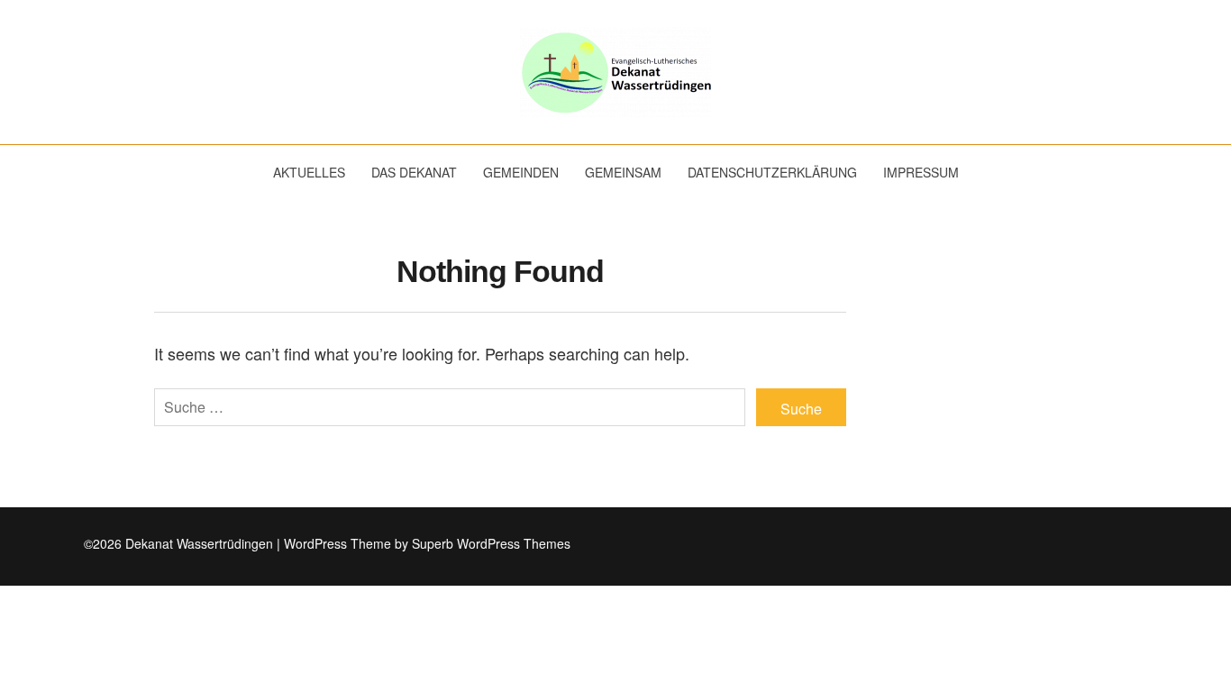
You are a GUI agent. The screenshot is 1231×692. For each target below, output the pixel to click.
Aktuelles (309, 172)
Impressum (921, 172)
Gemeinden (521, 172)
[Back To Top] (1142, 543)
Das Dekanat (414, 172)
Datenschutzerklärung (772, 172)
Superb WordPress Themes (491, 543)
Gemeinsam (623, 172)
